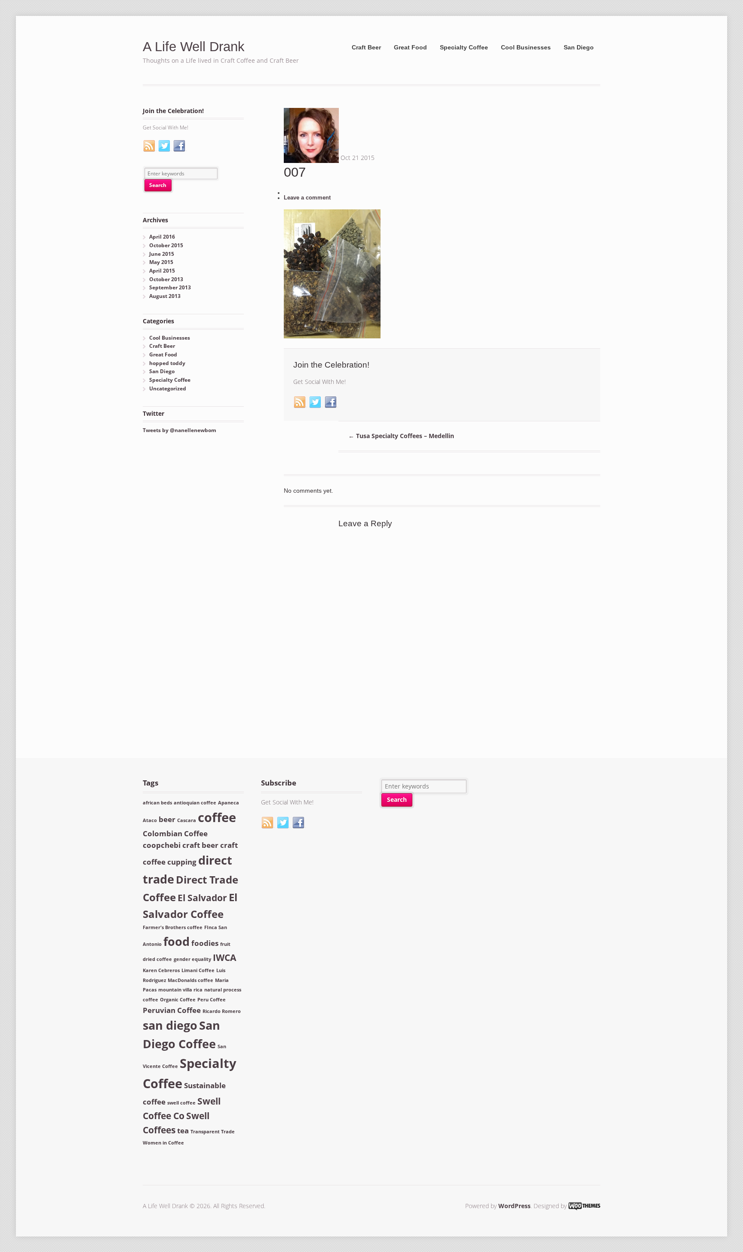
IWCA (224, 957)
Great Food (410, 47)
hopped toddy (167, 363)
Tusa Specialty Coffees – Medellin (401, 436)
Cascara (186, 820)
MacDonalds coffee (190, 980)
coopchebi (162, 845)
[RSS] (300, 402)
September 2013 (170, 287)
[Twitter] (315, 402)
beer (167, 819)
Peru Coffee (211, 1000)
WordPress (514, 1206)
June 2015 (161, 254)
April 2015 (162, 270)
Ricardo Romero (222, 1011)
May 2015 (161, 262)
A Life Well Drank (194, 46)
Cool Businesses (526, 47)
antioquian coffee (195, 803)
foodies (204, 943)
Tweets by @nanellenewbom (179, 430)
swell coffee (181, 1103)
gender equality (192, 959)
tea (183, 1130)
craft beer (200, 845)
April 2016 (162, 236)
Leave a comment (307, 198)
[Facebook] (331, 402)
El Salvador (202, 898)
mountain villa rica (180, 990)
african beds (157, 803)
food (176, 941)
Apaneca (228, 803)
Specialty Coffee (464, 47)
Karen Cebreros (161, 970)
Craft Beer (366, 47)
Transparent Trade (212, 1132)
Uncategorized (167, 388)
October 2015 (166, 245)
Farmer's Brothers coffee (173, 927)
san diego (170, 1025)
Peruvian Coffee (172, 1010)
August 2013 (165, 296)
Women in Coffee (163, 1143)
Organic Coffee (178, 1000)
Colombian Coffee (175, 833)
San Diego (579, 47)
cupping (181, 862)
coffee (217, 817)
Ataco (150, 820)
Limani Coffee (198, 970)
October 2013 (166, 279)
